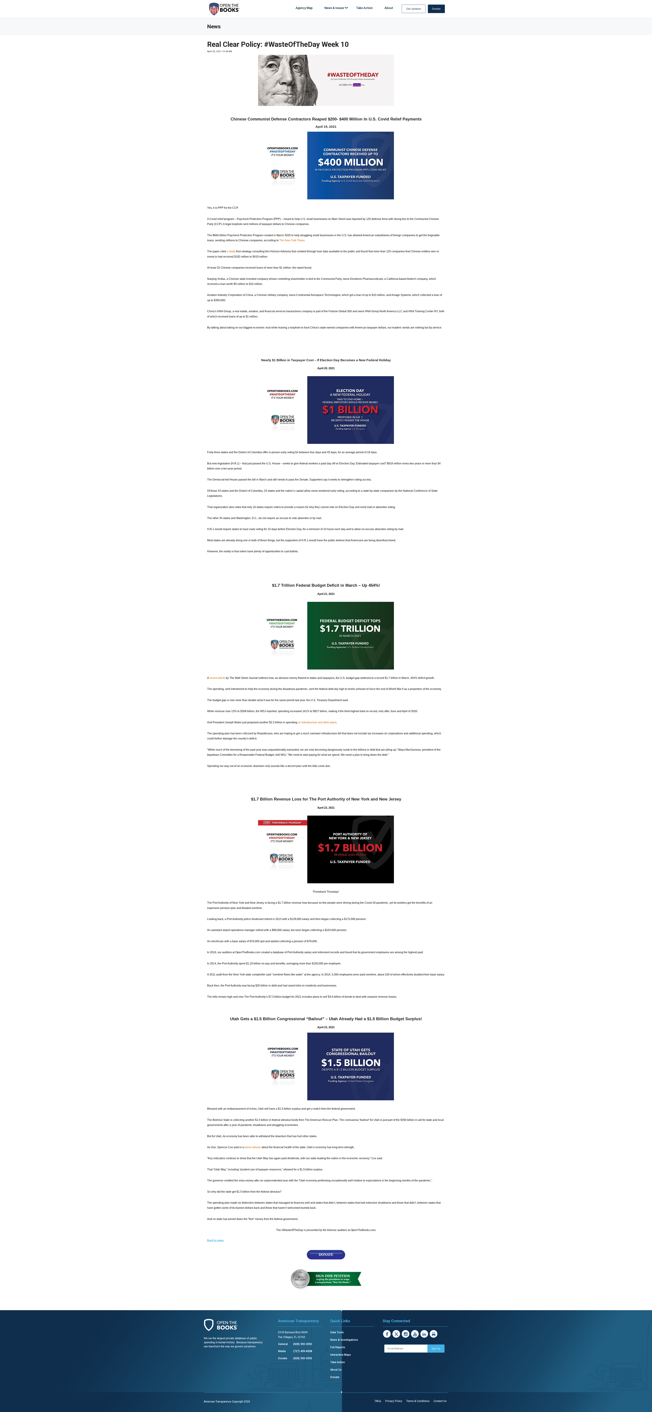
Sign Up (436, 1348)
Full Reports (337, 1347)
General (283, 1344)
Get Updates (413, 8)
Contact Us (440, 1401)
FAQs (378, 1401)
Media (282, 1351)
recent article (217, 677)
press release (252, 1147)
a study (231, 251)
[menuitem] (304, 8)
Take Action (337, 1362)
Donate (436, 8)
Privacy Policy (393, 1401)
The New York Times (291, 240)
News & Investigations (344, 1339)
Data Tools (337, 1332)
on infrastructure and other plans (317, 722)
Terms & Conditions (418, 1401)
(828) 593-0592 (302, 1344)
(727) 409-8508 (302, 1351)
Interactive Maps (340, 1354)
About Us (336, 1369)
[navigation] (344, 8)
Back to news (215, 1240)
